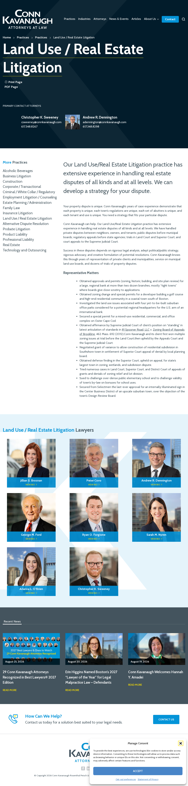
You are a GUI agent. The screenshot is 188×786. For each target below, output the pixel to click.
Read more (10, 689)
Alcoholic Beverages (18, 170)
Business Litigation (17, 175)
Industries (84, 19)
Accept (138, 771)
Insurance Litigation (18, 212)
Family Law (11, 207)
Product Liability (15, 233)
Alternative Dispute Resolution (26, 223)
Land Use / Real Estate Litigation (27, 218)
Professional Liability (18, 239)
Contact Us (166, 718)
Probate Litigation (16, 228)
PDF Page (11, 87)
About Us (150, 19)
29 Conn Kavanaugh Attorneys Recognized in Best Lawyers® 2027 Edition (29, 676)
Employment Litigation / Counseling (30, 196)
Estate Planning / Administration (27, 202)
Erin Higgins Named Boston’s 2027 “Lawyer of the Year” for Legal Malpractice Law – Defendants (91, 676)
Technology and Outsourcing (24, 249)
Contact (170, 19)
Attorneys (99, 19)
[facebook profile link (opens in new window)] (83, 768)
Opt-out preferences (126, 779)
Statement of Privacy (148, 779)
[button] (180, 743)
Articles (136, 19)
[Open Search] (183, 19)
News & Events (119, 19)
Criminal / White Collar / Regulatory (29, 191)
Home (7, 37)
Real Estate (11, 244)
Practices (69, 19)
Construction (12, 180)
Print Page (15, 82)
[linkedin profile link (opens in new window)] (89, 768)
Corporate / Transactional (22, 186)
